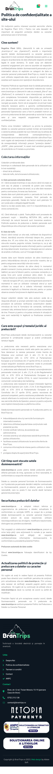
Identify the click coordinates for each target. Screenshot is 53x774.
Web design (36, 759)
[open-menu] (46, 6)
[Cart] (38, 6)
